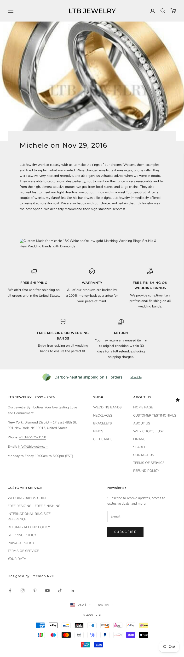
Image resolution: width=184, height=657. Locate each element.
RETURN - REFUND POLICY (29, 527)
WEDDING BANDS (107, 407)
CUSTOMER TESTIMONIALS (154, 415)
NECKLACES (102, 415)
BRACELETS (102, 423)
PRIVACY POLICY (21, 543)
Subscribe (125, 532)
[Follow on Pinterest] (35, 590)
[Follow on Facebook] (10, 590)
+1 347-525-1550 (32, 437)
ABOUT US (141, 423)
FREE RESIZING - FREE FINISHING (34, 506)
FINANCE (140, 439)
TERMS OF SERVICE (148, 463)
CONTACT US (143, 455)
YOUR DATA (17, 559)
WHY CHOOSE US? (148, 431)
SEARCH (140, 447)
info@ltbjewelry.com (33, 446)
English (103, 604)
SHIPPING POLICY (22, 535)
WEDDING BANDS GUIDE (27, 498)
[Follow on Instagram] (22, 590)
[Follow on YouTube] (47, 590)
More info (136, 377)
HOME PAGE (143, 407)
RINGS (98, 431)
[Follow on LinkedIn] (72, 590)
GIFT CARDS (103, 439)
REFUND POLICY (146, 470)
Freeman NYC (42, 576)
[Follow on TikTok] (60, 590)
